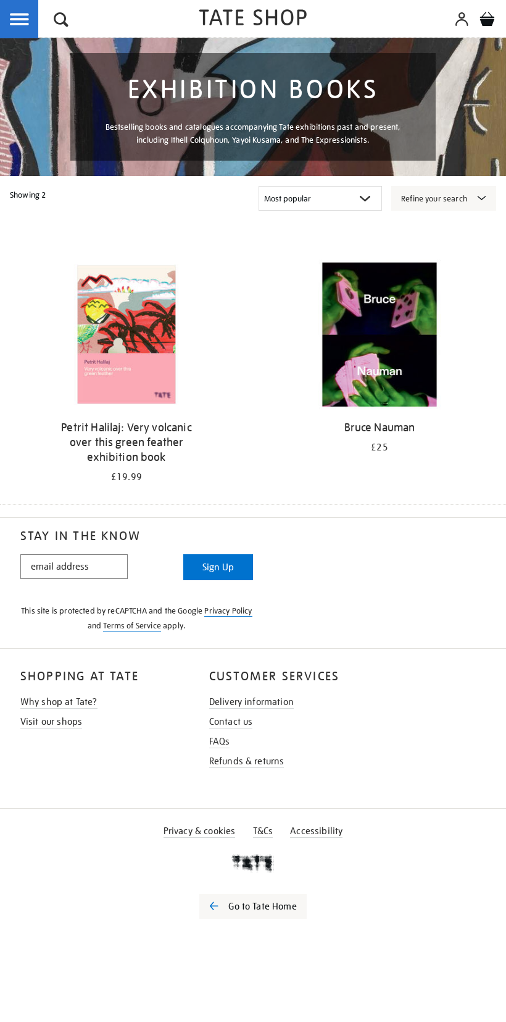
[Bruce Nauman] (379, 337)
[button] (61, 21)
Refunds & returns (246, 761)
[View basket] (487, 21)
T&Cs (263, 831)
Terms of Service (132, 625)
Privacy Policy (228, 611)
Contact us (231, 722)
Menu (19, 20)
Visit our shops (51, 722)
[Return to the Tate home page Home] (253, 19)
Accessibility (316, 831)
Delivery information (251, 702)
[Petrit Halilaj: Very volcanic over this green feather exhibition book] (126, 337)
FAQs (219, 741)
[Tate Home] (253, 863)
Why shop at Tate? (58, 702)
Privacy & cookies (200, 831)
